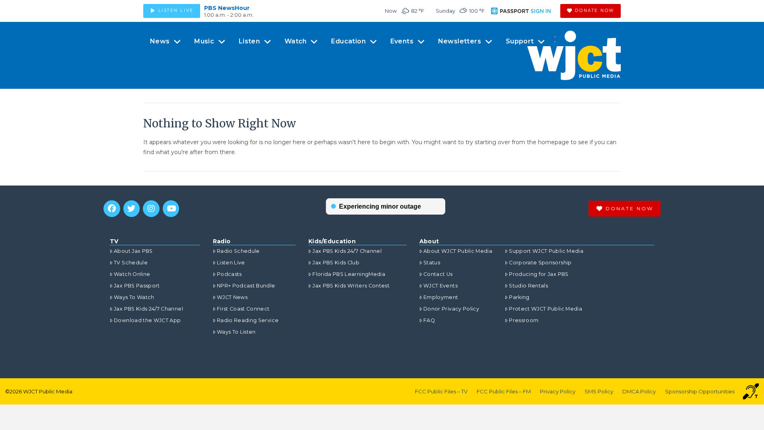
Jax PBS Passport (137, 286)
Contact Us (438, 274)
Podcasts (229, 274)
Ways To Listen (236, 332)
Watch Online (132, 274)
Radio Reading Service (248, 320)
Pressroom (523, 320)
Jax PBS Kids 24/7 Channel (148, 309)
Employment (440, 297)
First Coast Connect (243, 309)
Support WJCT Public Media (546, 251)
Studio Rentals (528, 286)
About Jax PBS (133, 251)
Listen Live (231, 263)
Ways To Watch (134, 297)
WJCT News (232, 297)
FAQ (429, 320)
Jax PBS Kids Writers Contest (351, 286)
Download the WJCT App (147, 320)
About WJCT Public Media (457, 251)
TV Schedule (131, 263)
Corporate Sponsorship (540, 263)
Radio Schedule (238, 251)
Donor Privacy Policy (451, 309)
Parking (519, 297)
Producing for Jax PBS (538, 274)
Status (431, 263)
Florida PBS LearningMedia (348, 274)
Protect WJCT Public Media (545, 309)
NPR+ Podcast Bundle (246, 286)
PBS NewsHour (226, 8)
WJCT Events (440, 286)
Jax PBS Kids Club (335, 263)
